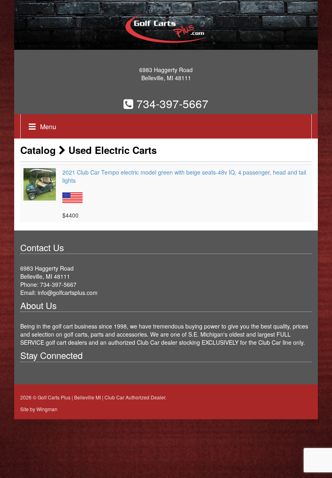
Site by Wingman (38, 408)
